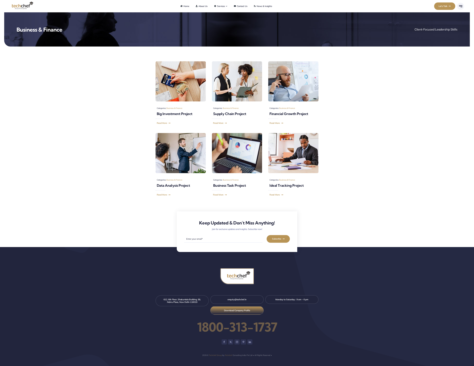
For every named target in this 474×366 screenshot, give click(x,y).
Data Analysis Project (173, 185)
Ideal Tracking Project (286, 185)
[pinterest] (243, 342)
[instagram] (237, 342)
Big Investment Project (174, 114)
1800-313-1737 (237, 327)
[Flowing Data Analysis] (181, 134)
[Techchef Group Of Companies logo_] (22, 2)
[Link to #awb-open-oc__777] (460, 6)
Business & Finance (174, 108)
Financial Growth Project (288, 114)
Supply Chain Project (229, 114)
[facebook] (224, 342)
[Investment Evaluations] (181, 62)
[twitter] (230, 342)
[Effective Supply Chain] (237, 62)
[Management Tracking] (293, 134)
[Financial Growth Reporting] (293, 62)
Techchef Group (215, 355)
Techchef (228, 355)
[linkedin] (249, 342)
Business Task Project (229, 185)
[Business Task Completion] (237, 134)
